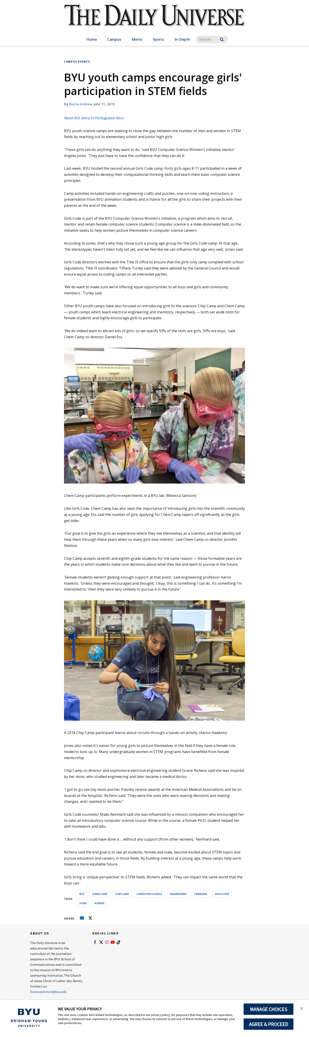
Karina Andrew (80, 104)
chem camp (99, 893)
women (99, 903)
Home (91, 39)
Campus (114, 39)
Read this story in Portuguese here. (94, 117)
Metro (137, 39)
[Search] (222, 39)
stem (83, 903)
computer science (149, 893)
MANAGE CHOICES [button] (268, 1009)
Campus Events (77, 62)
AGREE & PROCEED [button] (268, 1024)
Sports (158, 39)
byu (81, 893)
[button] (301, 1008)
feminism (200, 893)
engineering (178, 893)
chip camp (122, 893)
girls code (222, 893)
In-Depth (182, 39)
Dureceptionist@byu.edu (48, 992)
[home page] (154, 20)
